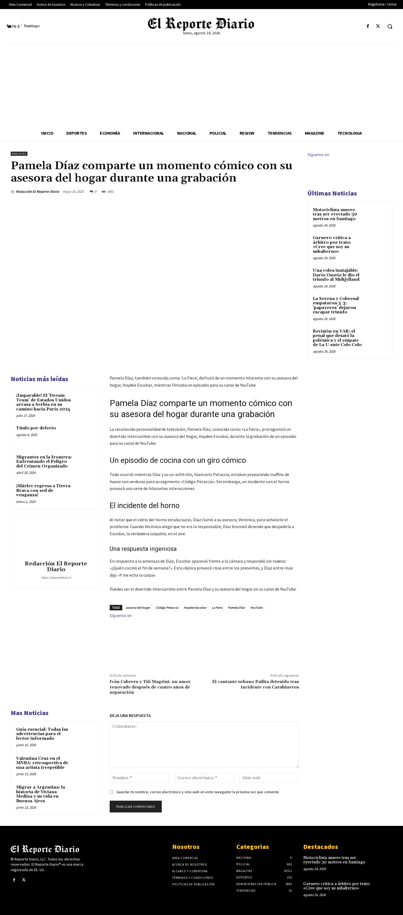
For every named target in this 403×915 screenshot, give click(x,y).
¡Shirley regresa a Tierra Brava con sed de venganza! (43, 490)
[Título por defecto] (85, 435)
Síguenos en (121, 615)
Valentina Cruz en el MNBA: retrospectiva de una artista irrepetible (42, 763)
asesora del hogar (138, 607)
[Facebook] (368, 26)
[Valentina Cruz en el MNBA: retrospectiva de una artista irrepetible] (85, 765)
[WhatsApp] (280, 191)
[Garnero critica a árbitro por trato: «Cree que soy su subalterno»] (377, 244)
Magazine (19, 153)
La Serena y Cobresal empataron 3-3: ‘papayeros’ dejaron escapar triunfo (336, 305)
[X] (378, 26)
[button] (389, 26)
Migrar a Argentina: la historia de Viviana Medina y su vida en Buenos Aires (40, 794)
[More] (293, 191)
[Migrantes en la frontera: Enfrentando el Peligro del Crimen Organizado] (85, 464)
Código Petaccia (166, 607)
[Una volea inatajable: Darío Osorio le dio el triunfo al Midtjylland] (377, 277)
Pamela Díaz (236, 607)
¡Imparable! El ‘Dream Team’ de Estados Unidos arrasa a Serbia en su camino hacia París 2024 (43, 402)
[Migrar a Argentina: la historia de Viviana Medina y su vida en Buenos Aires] (85, 794)
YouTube (256, 607)
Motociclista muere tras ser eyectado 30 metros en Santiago (335, 214)
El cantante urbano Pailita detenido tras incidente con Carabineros (255, 684)
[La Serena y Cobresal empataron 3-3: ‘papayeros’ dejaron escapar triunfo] (377, 305)
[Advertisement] (201, 84)
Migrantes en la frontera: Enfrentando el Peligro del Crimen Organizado (44, 462)
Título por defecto (36, 428)
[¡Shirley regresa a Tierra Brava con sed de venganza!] (85, 493)
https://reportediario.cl (56, 577)
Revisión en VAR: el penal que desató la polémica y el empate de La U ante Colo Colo (337, 338)
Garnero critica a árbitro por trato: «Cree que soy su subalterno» (332, 244)
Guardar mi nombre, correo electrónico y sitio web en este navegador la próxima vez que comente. (198, 791)
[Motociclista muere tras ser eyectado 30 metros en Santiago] (377, 216)
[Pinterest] (267, 191)
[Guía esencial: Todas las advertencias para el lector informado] (85, 736)
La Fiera (217, 607)
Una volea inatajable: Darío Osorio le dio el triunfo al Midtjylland (336, 275)
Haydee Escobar (195, 607)
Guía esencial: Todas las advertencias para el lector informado (42, 734)
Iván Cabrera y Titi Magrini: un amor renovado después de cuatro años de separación (150, 687)
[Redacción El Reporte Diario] (55, 539)
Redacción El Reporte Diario (37, 191)
